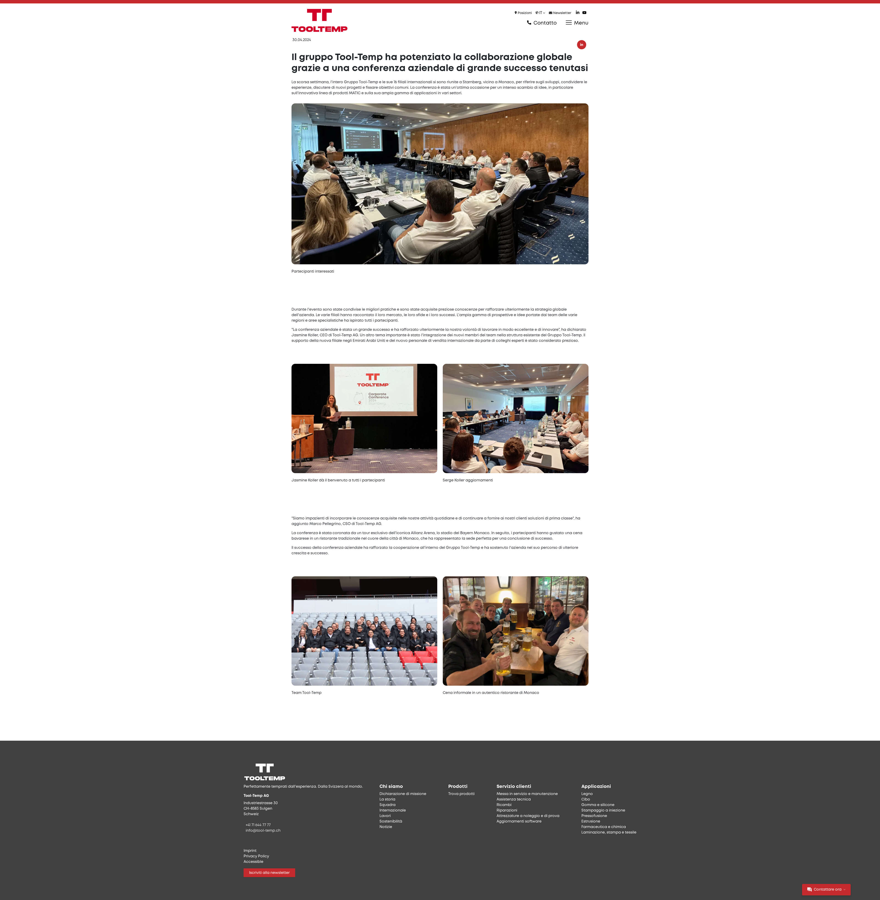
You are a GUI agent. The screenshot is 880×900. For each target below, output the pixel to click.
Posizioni (524, 13)
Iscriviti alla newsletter (269, 873)
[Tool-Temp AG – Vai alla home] (319, 20)
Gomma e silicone (597, 805)
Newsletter (561, 13)
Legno (587, 794)
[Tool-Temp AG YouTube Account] (584, 13)
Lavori (385, 816)
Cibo (585, 799)
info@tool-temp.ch (263, 830)
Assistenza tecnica (514, 799)
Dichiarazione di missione (403, 794)
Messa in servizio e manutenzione (527, 794)
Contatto (544, 23)
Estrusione (590, 821)
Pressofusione (594, 816)
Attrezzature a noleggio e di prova (528, 816)
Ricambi (504, 805)
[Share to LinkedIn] (581, 44)
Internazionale (393, 810)
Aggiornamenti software (519, 821)
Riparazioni (507, 810)
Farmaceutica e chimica (603, 827)
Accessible (253, 862)
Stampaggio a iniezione (603, 810)
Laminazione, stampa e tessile (608, 832)
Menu (580, 23)
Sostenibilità (391, 821)
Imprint (250, 851)
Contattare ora (827, 889)
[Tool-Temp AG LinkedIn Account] (577, 13)
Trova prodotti (461, 794)
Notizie (386, 827)
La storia (387, 799)
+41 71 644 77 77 (258, 825)
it (540, 13)
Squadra (388, 805)
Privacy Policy (256, 856)
